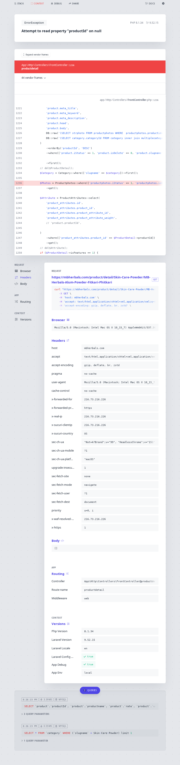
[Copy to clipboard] (154, 289)
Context (19, 313)
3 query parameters (36, 714)
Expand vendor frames (37, 54)
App (16, 295)
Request (19, 264)
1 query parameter (36, 740)
